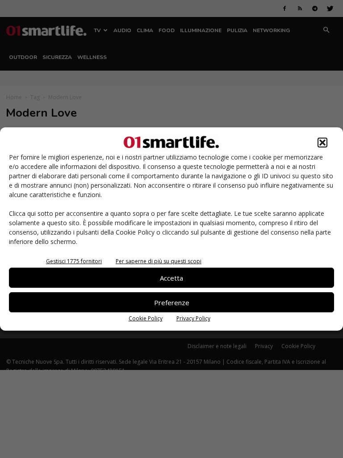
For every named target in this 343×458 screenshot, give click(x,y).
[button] (322, 142)
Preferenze (171, 302)
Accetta (171, 277)
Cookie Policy (146, 318)
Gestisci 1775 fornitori (74, 261)
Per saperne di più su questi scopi (158, 261)
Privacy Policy (193, 318)
